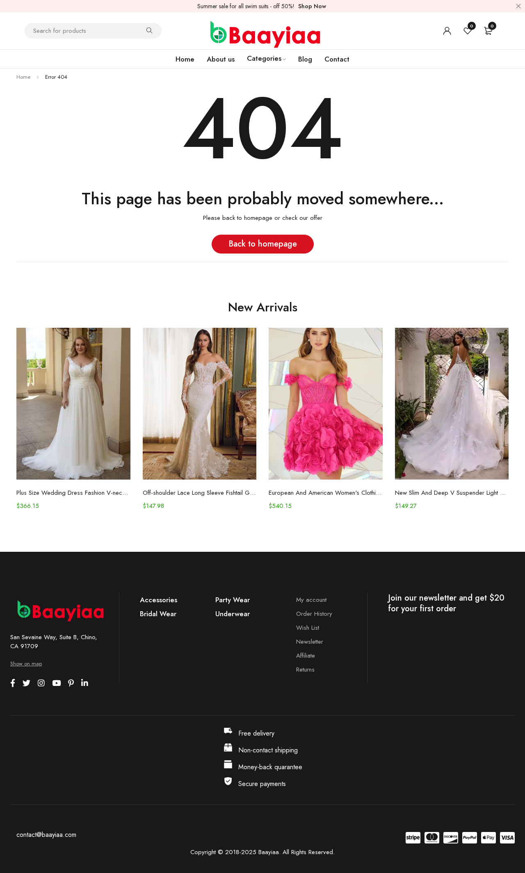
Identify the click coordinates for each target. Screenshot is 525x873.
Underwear (232, 614)
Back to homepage (262, 244)
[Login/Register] (447, 30)
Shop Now (312, 6)
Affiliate (305, 655)
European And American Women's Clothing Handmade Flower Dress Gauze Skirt (326, 492)
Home (23, 77)
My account (311, 599)
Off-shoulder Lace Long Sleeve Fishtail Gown (200, 492)
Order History (314, 613)
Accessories (158, 600)
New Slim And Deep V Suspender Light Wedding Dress (452, 492)
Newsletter (309, 641)
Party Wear (232, 600)
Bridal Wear (158, 614)
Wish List (307, 627)
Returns (305, 669)
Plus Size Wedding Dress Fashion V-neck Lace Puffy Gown (73, 492)
